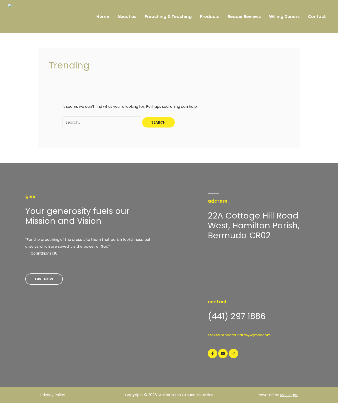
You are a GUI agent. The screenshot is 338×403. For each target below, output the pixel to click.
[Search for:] (102, 122)
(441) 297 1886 (237, 316)
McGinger (289, 394)
